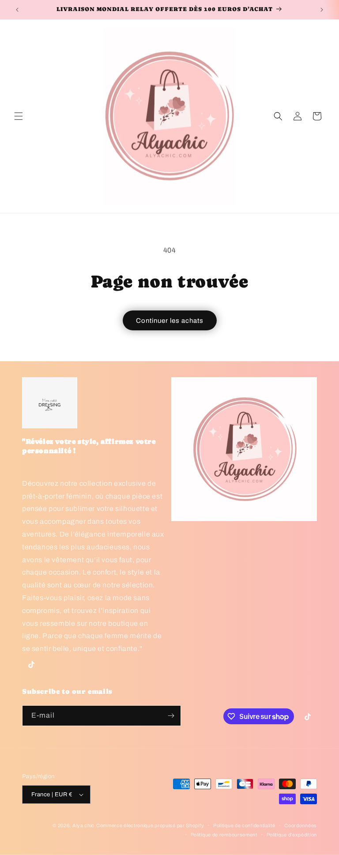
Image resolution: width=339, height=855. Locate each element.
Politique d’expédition (292, 834)
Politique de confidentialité (244, 825)
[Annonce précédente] (17, 9)
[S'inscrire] (171, 715)
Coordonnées (300, 825)
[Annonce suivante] (321, 9)
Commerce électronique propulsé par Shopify (150, 825)
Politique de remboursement (224, 834)
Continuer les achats (169, 320)
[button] (18, 116)
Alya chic (83, 825)
